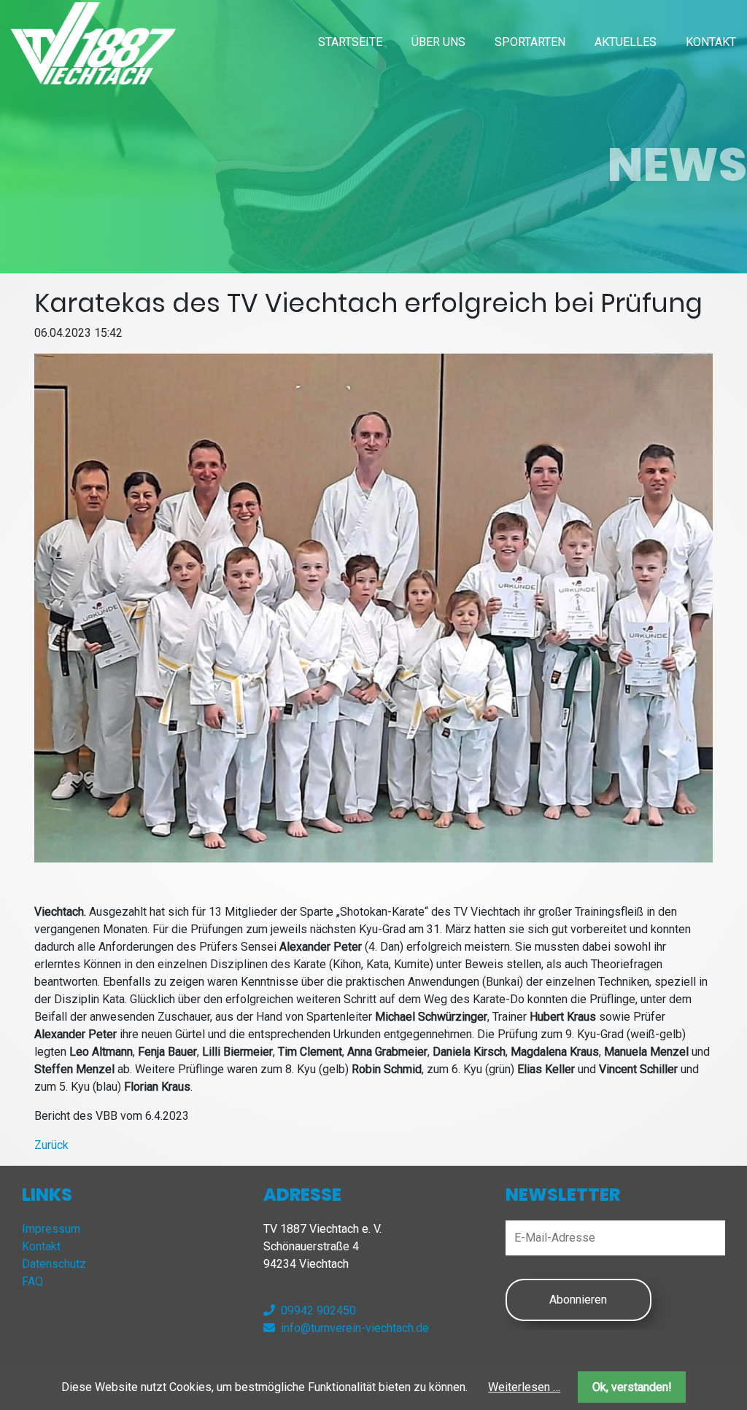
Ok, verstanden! (632, 1387)
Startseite (350, 42)
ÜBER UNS (438, 42)
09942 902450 (318, 1310)
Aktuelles (626, 42)
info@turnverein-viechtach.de (355, 1328)
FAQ (32, 1281)
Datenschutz (54, 1264)
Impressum (51, 1229)
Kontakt (711, 42)
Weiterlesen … (524, 1387)
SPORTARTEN (530, 42)
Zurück (51, 1145)
